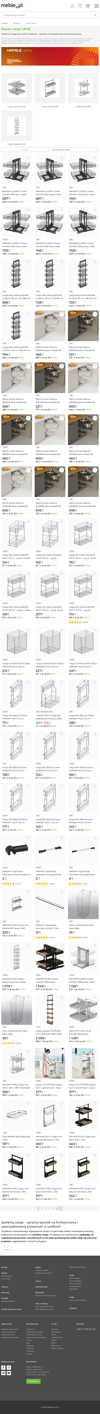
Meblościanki (41, 1287)
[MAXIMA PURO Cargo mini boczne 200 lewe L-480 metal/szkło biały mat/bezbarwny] (16, 903)
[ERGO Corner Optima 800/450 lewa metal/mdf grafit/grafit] (50, 377)
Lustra (38, 1281)
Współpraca (56, 1332)
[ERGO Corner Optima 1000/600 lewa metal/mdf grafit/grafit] (50, 481)
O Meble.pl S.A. (57, 1337)
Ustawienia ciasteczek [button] (9, 1337)
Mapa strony (56, 1346)
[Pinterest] (3, 1373)
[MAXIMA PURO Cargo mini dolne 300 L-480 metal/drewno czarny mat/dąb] (83, 1115)
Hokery (4, 1287)
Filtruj (25, 150)
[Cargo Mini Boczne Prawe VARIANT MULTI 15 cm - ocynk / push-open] (16, 694)
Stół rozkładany (75, 1281)
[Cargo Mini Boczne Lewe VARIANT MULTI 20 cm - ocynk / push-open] (83, 746)
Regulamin (30, 1329)
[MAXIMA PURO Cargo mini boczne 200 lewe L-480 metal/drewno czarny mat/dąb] (83, 1167)
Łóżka (38, 1267)
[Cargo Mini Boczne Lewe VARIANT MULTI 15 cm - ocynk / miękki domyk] (16, 746)
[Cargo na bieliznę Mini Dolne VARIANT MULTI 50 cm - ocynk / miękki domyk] (83, 642)
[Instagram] (9, 1368)
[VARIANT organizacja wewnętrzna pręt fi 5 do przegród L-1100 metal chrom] (50, 903)
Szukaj (95, 15)
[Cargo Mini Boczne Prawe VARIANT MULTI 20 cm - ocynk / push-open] (16, 798)
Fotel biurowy (6, 1276)
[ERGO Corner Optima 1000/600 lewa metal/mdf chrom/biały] (16, 481)
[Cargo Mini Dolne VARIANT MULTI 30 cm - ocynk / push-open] (83, 533)
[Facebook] (3, 1368)
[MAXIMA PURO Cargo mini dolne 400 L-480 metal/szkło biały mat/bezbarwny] (16, 1063)
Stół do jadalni (74, 1278)
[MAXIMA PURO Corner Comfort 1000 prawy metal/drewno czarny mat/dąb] (50, 957)
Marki (53, 1343)
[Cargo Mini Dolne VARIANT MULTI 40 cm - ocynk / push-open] (50, 585)
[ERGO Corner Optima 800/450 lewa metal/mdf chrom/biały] (16, 377)
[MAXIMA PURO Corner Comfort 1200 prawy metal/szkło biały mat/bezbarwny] (83, 1009)
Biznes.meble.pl (57, 1348)
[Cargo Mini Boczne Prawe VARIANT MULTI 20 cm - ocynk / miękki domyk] (50, 798)
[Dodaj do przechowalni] (28, 158)
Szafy (71, 1297)
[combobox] (75, 149)
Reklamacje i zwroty (34, 1335)
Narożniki (39, 1292)
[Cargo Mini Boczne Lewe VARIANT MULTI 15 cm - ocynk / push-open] (50, 746)
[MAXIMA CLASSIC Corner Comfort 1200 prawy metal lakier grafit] (83, 222)
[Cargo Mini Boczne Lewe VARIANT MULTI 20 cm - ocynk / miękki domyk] (83, 798)
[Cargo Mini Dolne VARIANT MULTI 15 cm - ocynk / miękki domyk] (16, 533)
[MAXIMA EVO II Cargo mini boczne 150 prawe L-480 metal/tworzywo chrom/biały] (50, 1115)
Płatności (30, 1346)
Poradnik (29, 1348)
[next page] (60, 1208)
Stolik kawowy (75, 1286)
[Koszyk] (88, 6)
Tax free (29, 1354)
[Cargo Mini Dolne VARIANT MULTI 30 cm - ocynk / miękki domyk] (16, 585)
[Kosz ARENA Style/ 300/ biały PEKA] (16, 1115)
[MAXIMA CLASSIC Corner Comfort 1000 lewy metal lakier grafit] (16, 222)
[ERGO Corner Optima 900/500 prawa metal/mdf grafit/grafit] (16, 429)
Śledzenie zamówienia (9, 1329)
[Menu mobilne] (96, 6)
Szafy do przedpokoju (77, 1300)
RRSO (21, 202)
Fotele (4, 1273)
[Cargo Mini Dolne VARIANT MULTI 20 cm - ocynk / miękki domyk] (50, 533)
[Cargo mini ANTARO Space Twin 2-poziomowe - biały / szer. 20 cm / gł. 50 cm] (50, 1063)
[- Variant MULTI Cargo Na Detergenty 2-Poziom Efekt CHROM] (50, 694)
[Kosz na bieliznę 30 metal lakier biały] (83, 903)
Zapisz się (33, 1381)
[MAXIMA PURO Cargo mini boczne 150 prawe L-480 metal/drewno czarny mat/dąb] (16, 1167)
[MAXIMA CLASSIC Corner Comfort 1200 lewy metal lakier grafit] (50, 222)
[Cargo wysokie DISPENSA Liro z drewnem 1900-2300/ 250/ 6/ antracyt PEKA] (50, 1009)
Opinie (53, 1340)
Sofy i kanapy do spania (44, 1309)
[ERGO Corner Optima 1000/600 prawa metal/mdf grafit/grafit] (83, 481)
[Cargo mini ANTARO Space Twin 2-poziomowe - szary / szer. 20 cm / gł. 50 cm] (83, 1063)
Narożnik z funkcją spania (45, 1295)
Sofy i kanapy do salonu (44, 1306)
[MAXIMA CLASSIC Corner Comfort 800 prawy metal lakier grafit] (50, 170)
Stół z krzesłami (75, 1284)
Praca (53, 1335)
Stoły (71, 1275)
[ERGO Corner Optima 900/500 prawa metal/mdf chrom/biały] (83, 377)
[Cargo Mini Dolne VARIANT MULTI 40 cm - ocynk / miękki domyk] (83, 585)
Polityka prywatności (34, 1332)
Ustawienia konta (8, 1335)
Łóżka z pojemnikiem (43, 1273)
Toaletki (73, 1308)
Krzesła (4, 1298)
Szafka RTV (73, 1289)
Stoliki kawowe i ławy (11, 1309)
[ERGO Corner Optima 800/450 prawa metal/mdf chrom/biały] (50, 325)
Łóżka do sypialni (42, 1270)
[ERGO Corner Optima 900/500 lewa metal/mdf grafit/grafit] (83, 429)
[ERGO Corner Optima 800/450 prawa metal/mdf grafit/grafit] (83, 325)
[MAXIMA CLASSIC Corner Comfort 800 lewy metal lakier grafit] (16, 170)
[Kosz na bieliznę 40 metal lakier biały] (16, 1009)
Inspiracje (30, 1351)
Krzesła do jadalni (8, 1301)
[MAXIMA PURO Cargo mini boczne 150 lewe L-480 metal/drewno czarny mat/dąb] (50, 1167)
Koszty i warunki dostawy (36, 1337)
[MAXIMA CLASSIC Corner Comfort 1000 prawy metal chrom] (83, 957)
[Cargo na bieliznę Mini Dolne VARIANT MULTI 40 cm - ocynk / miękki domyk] (50, 642)
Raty (28, 1343)
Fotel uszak (5, 1279)
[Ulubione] (80, 6)
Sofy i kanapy (41, 1303)
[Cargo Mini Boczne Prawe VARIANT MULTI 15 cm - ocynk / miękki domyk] (83, 694)
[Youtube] (9, 1373)
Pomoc (29, 1340)
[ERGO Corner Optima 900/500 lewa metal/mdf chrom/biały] (50, 429)
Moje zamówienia (8, 1332)
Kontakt (54, 1329)
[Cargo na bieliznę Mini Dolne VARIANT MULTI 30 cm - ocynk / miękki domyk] (16, 642)
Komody (5, 1292)
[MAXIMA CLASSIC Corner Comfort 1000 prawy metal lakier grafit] (83, 170)
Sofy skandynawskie (77, 1267)
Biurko (4, 1267)
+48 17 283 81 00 (85, 1329)
